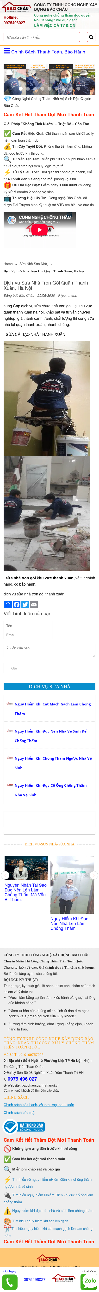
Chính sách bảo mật (19, 1112)
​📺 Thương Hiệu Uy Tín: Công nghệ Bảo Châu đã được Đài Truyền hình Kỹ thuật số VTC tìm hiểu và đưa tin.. (73, 897)
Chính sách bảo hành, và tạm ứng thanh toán (39, 1104)
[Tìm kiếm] (91, 37)
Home (8, 263)
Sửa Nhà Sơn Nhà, (33, 263)
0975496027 (14, 22)
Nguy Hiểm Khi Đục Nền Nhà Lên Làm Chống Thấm (26, 923)
